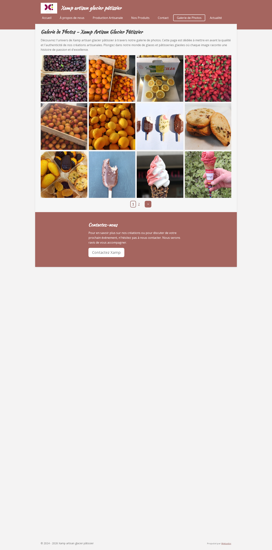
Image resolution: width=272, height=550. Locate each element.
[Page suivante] (148, 204)
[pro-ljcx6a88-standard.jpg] (112, 78)
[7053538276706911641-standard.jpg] (64, 126)
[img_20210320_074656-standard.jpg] (112, 126)
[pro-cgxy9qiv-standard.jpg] (64, 78)
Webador (226, 543)
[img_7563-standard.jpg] (160, 126)
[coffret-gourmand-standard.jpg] (64, 175)
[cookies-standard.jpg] (208, 126)
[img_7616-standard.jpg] (160, 175)
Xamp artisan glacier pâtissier (91, 7)
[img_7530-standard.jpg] (112, 175)
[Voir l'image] (160, 78)
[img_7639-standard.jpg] (208, 175)
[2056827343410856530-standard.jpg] (208, 78)
